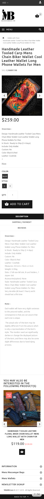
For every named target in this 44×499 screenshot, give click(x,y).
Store (8, 490)
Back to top (20, 497)
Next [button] (39, 95)
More (4, 164)
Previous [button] (4, 95)
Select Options (22, 452)
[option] (22, 95)
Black (5, 176)
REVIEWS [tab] (22, 228)
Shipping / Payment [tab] (22, 222)
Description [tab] (22, 216)
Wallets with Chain (13, 38)
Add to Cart (19, 204)
